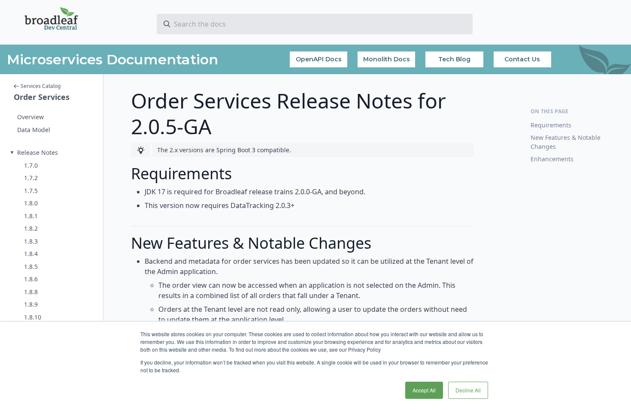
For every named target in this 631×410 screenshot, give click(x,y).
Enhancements (552, 159)
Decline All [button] (468, 390)
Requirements (551, 125)
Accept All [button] (424, 390)
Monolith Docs (386, 59)
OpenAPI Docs (319, 59)
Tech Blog (454, 59)
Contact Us (522, 59)
